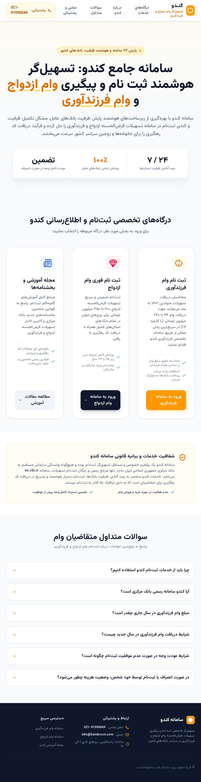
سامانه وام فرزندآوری (49, 728)
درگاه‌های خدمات (142, 10)
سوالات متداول (96, 10)
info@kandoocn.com (97, 735)
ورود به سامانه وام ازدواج (103, 400)
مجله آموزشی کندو (52, 745)
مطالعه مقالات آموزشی (37, 400)
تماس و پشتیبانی (69, 10)
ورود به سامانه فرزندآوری (168, 400)
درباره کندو (117, 10)
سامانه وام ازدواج (52, 736)
